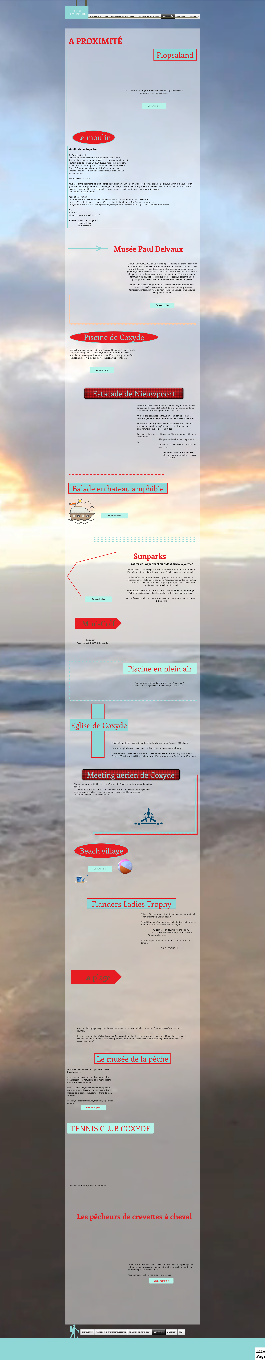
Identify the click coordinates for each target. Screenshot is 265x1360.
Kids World (135, 590)
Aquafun (136, 577)
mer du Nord (105, 1079)
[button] (175, 55)
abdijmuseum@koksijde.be (108, 204)
